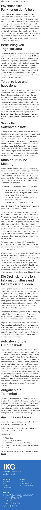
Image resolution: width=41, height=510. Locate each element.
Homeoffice (26, 451)
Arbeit (19, 451)
